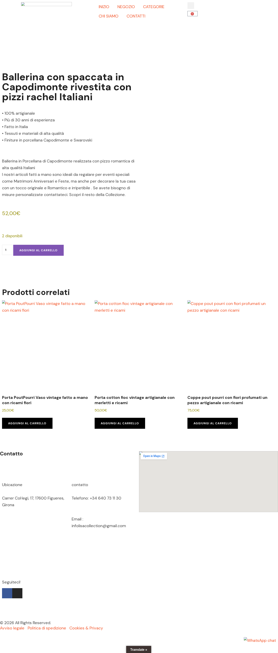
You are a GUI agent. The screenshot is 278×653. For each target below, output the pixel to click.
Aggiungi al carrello (38, 250)
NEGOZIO (126, 6)
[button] (190, 5)
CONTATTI (136, 16)
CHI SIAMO (108, 16)
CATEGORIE (153, 6)
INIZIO (104, 6)
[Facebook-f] (7, 593)
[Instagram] (17, 593)
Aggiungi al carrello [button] (27, 423)
